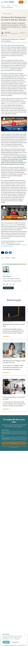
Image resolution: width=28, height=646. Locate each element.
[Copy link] (14, 252)
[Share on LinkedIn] (6, 252)
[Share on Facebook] (10, 252)
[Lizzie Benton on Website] (7, 284)
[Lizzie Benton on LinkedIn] (4, 284)
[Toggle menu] (25, 2)
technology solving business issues (13, 103)
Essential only (15, 642)
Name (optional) (5, 430)
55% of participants (5, 68)
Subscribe (14, 443)
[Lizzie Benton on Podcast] (13, 284)
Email (2, 435)
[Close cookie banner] (25, 635)
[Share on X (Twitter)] (2, 252)
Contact (21, 2)
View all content (7, 287)
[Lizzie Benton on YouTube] (10, 284)
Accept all (6, 642)
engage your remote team (11, 224)
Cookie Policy (12, 638)
